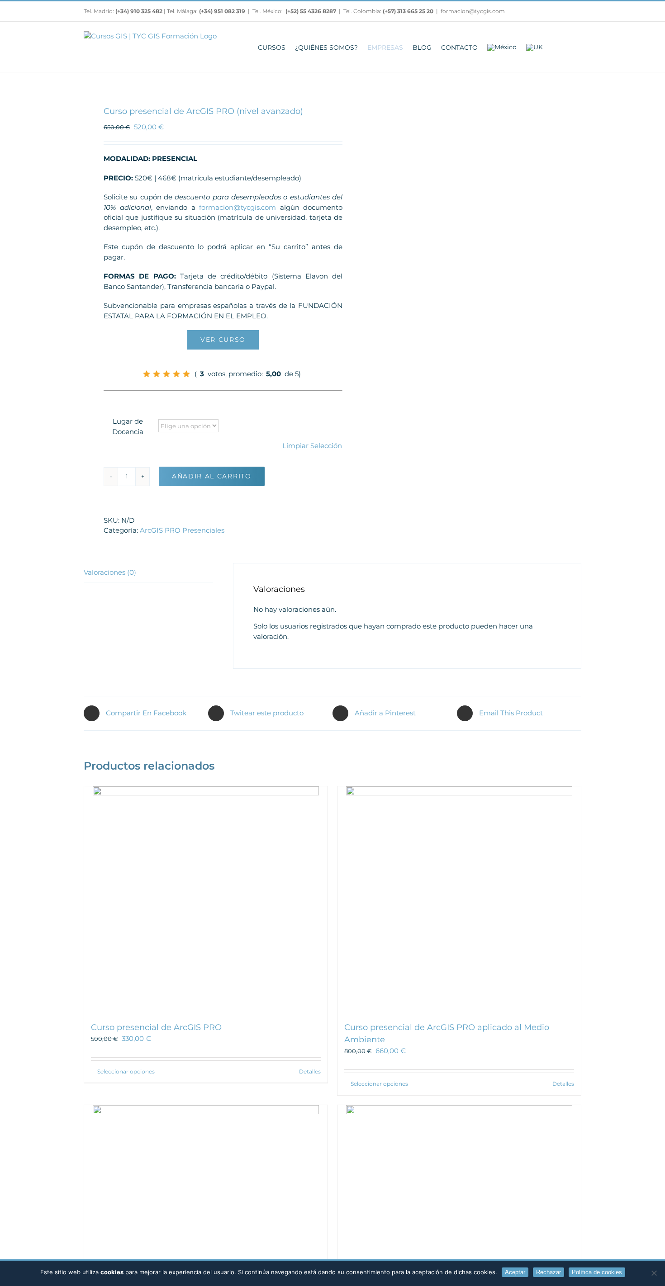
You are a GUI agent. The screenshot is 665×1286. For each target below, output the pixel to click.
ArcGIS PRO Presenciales (182, 530)
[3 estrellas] (166, 373)
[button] (569, 47)
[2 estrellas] (156, 373)
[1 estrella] (146, 373)
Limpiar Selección (312, 445)
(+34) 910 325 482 (139, 11)
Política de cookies (597, 1272)
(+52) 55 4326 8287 (310, 11)
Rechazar (548, 1272)
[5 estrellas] (186, 373)
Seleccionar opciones (126, 1071)
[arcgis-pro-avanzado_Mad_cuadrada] (203, 77)
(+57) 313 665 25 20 (408, 11)
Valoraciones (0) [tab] (110, 572)
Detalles (310, 1071)
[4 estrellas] (176, 373)
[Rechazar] (653, 1272)
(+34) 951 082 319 (222, 11)
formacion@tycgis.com (473, 11)
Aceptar (515, 1272)
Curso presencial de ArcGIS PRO (156, 1027)
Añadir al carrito (212, 476)
